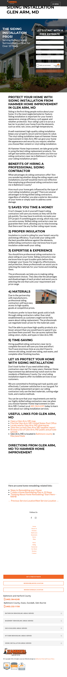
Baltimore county (44, 434)
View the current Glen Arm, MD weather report (32, 427)
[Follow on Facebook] (31, 518)
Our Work (34, 549)
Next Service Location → (47, 500)
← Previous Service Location (21, 500)
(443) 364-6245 (13, 599)
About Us (34, 528)
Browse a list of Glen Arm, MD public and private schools (33, 430)
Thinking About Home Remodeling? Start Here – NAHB (33, 495)
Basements (34, 535)
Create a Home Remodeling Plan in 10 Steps (31, 492)
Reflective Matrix (40, 659)
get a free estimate (33, 576)
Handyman (34, 547)
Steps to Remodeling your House (26, 490)
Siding (34, 544)
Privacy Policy (50, 659)
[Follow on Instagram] (35, 518)
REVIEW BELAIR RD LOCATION (33, 583)
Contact (34, 553)
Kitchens (34, 530)
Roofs (34, 542)
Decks (34, 537)
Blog (34, 539)
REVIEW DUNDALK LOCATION (33, 589)
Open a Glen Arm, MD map (23, 421)
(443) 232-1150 (13, 606)
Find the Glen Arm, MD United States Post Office (33, 423)
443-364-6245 (37, 406)
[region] (33, 55)
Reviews (34, 551)
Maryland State (17, 436)
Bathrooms (34, 533)
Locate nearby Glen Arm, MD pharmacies (29, 425)
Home (34, 526)
